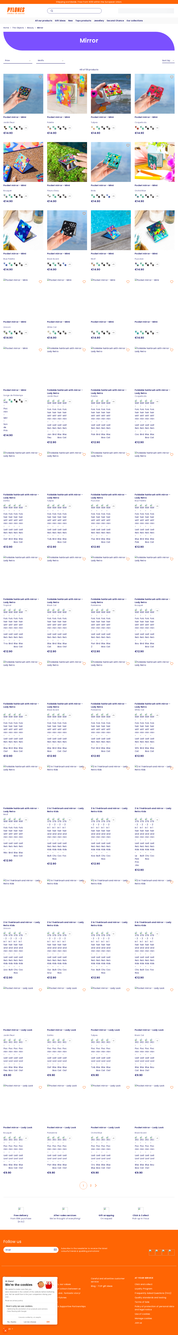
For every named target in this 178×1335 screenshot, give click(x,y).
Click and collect (143, 1284)
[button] (5, 1330)
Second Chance (115, 20)
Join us (138, 1322)
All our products (43, 20)
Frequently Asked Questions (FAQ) (153, 1293)
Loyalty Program (143, 1288)
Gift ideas (60, 20)
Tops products (83, 20)
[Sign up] (55, 1250)
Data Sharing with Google (17, 1311)
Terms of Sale (142, 1301)
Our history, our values (59, 1284)
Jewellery (99, 20)
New (70, 20)
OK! (48, 1322)
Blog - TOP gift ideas (102, 1286)
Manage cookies (143, 1318)
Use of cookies (142, 1313)
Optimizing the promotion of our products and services (27, 1309)
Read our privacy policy (14, 1301)
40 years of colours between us (64, 1288)
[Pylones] (15, 10)
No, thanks (11, 1322)
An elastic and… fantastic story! (63, 1293)
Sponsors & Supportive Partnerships (66, 1306)
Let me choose (30, 1322)
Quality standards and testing (150, 1297)
